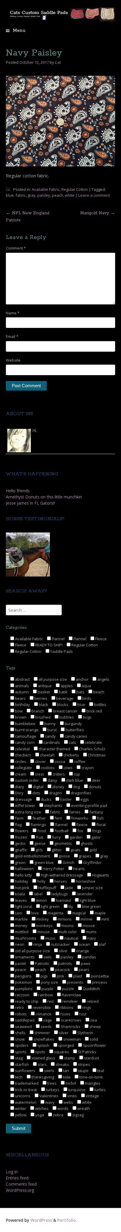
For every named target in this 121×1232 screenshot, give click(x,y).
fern (58, 818)
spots (39, 1051)
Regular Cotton (74, 189)
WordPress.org (20, 1190)
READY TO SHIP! (48, 645)
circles (20, 761)
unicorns (22, 1095)
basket (43, 692)
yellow (20, 1115)
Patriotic (41, 963)
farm (18, 818)
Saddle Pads (61, 651)
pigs (44, 976)
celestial (22, 748)
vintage (92, 1095)
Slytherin (84, 1032)
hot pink (21, 887)
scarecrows (70, 1020)
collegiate (23, 767)
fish (100, 818)
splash (42, 1045)
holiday (21, 881)
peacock (62, 969)
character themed (54, 748)
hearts (78, 868)
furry (56, 837)
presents (74, 982)
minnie (86, 919)
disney (57, 786)
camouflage (25, 736)
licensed (63, 900)
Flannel (58, 638)
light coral (23, 906)
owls (47, 957)
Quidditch (91, 988)
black (43, 704)
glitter (56, 849)
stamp (69, 1058)
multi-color (67, 931)
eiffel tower (24, 805)
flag (18, 824)
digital (37, 786)
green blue (43, 862)
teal (100, 1070)
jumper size (92, 887)
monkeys (44, 925)
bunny (49, 723)
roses (64, 1014)
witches (41, 1108)
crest (39, 774)
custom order (26, 780)
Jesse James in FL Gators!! (30, 503)
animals (21, 685)
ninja (37, 944)
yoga (39, 1115)
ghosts (86, 843)
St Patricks (86, 1051)
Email (12, 336)
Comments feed (21, 1184)
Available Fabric (46, 189)
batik (63, 692)
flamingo (38, 824)
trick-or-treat (25, 1089)
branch (37, 711)
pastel (20, 963)
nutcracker (60, 944)
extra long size (27, 812)
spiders (21, 1045)
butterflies (74, 729)
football (61, 830)
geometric (62, 843)
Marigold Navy (97, 213)
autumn (21, 692)
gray (32, 195)
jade (68, 887)
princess (99, 982)
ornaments (24, 957)
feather (38, 818)
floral (100, 824)
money (20, 925)
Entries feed (17, 1178)
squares (61, 1051)
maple (100, 913)
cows (68, 767)
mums (91, 931)
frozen (20, 837)
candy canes (75, 736)
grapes (84, 856)
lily (70, 906)
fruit (39, 837)
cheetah (47, 755)
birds (86, 698)
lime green (91, 906)
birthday (22, 704)
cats (72, 742)
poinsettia (99, 976)
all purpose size (52, 679)
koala (19, 893)
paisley (43, 195)
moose (88, 925)
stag (18, 1058)
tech (18, 1077)
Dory (18, 793)
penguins (23, 976)
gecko (20, 843)
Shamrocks (70, 1026)
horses (60, 881)
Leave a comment (94, 195)
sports (20, 1051)
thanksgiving (42, 1077)
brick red (93, 711)
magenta (55, 913)
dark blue (74, 780)
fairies (74, 812)
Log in (12, 1171)
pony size (49, 982)
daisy (52, 780)
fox (79, 830)
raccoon (21, 994)
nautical (70, 938)
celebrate (93, 742)
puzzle (67, 988)
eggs (84, 799)
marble (21, 919)
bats (79, 692)
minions (64, 919)
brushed (42, 717)
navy (91, 938)
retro (19, 1007)
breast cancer (65, 711)
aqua (86, 685)
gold (92, 849)
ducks (45, 799)
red (49, 1001)
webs (68, 1102)
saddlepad (24, 1020)
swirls (48, 1070)
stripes (83, 1064)
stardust (91, 1058)
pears (83, 969)
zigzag (77, 1115)
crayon (87, 767)
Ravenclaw (71, 994)
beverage (64, 698)
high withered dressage (61, 875)
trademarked (26, 1083)
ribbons (66, 1007)
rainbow (45, 994)
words (62, 1108)
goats (75, 849)
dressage (23, 799)
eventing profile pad (88, 805)
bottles (99, 704)
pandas (88, 957)
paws (85, 963)
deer (95, 780)
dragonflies (80, 793)
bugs (87, 717)
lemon (41, 900)
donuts (94, 786)
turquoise (76, 1089)
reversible (41, 1007)
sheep (94, 1026)
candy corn (24, 742)
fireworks (79, 818)
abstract (22, 679)
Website (13, 360)
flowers (21, 830)
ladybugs (59, 893)
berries (40, 698)
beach (98, 692)
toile (66, 1077)
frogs (96, 830)
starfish (21, 1064)
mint (104, 919)
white (70, 195)
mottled (21, 931)
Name (12, 313)
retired (92, 1001)
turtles (99, 1089)
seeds (46, 1026)
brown (20, 717)
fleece (81, 824)
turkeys (52, 1089)
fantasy (95, 812)
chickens (71, 755)
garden (76, 837)
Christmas (96, 755)
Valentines (48, 1095)
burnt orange (26, 729)
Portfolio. (67, 1220)
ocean (84, 944)
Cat (58, 62)
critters (58, 774)
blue (10, 195)
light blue (87, 900)
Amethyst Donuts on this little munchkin (44, 497)
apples (66, 685)
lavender (84, 893)
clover (40, 761)
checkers (22, 755)
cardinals (51, 742)
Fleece (100, 638)
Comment (16, 248)
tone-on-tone (90, 1077)
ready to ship (26, 1001)
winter (20, 1108)
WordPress (41, 1220)
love (34, 913)
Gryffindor (92, 862)
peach (57, 195)
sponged (65, 1045)
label (38, 893)
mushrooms (25, 938)
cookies (47, 767)
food (41, 830)
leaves (20, 900)
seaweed (23, 1026)
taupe (82, 1070)
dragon (55, 793)
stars (42, 1064)
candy (50, 736)
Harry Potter (53, 868)
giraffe (20, 849)
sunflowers (24, 1070)
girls (39, 849)
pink (60, 976)
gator (95, 837)
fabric (21, 195)
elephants (52, 805)
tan (65, 1070)
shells (20, 1032)
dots (35, 793)
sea (93, 1020)
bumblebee (25, 723)
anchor (81, 679)
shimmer (41, 1032)
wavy (49, 1102)
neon (19, 944)
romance (43, 1014)
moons (67, 925)
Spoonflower (94, 1045)
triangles (92, 1083)
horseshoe (85, 881)
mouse (43, 931)
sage (47, 1020)
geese (39, 843)
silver (63, 1032)
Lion (18, 913)
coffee (79, 761)
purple (47, 988)
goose (64, 856)
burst (51, 729)
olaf (102, 944)
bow (18, 711)
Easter (65, 799)
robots (20, 1014)
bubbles (66, 717)
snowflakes (43, 1039)
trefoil (70, 1083)
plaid (77, 976)
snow (19, 1039)
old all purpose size (32, 950)
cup (76, 774)
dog (76, 786)
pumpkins (23, 988)
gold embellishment (32, 856)
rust (82, 1014)
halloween (24, 868)
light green (50, 906)
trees (51, 1083)
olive (62, 950)
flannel (61, 824)
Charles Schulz (91, 748)
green (20, 862)
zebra (57, 1115)
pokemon (23, 982)
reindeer (69, 1001)
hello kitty (23, 875)
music (50, 938)
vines (71, 1095)
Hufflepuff (46, 887)
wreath (83, 1108)
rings (86, 1007)
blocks (62, 704)
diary (19, 786)
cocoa (59, 761)
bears (20, 698)
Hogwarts (100, 875)
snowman (71, 1039)
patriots (64, 963)
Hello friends (18, 490)
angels (102, 679)
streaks (62, 1064)
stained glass (43, 1058)
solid (93, 1039)
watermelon (25, 1102)
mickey (42, 919)
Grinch (68, 862)
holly (41, 881)
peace (20, 969)
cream (20, 774)
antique (44, 685)
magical (78, 913)
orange (82, 950)
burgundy (73, 723)
